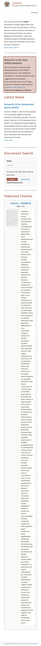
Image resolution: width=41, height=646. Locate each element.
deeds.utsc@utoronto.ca (15, 87)
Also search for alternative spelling (19, 172)
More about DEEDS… (12, 47)
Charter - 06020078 (20, 203)
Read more (8, 140)
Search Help (25, 179)
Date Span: (10, 175)
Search (12, 179)
